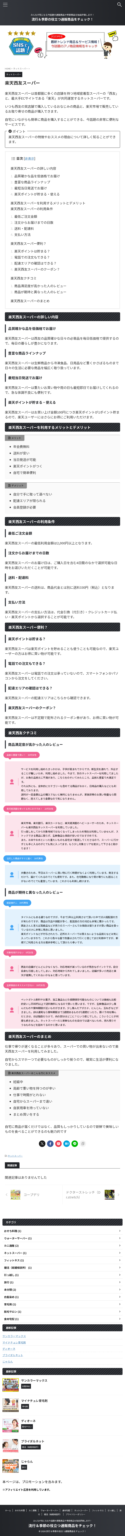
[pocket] (58, 1143)
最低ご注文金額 (25, 216)
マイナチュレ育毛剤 (14, 1342)
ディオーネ (8, 1349)
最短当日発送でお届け (30, 188)
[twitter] (42, 1143)
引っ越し (112, 1510)
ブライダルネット (12, 1355)
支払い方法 (22, 234)
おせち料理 (20, 1510)
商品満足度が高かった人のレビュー (40, 285)
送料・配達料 (24, 228)
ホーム (8, 1510)
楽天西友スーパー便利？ (28, 243)
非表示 (29, 158)
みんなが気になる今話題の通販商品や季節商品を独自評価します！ (62, 1520)
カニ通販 (33, 1510)
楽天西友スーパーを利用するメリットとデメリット (48, 203)
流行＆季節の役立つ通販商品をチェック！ (62, 19)
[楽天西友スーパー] (66, 1143)
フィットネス (98, 1510)
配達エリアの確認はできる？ (35, 263)
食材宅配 (66, 1510)
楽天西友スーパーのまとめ (30, 300)
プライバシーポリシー (75, 1514)
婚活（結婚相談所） (53, 1514)
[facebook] (50, 1143)
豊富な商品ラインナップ (32, 182)
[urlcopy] (83, 1143)
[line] (74, 1143)
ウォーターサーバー (49, 1510)
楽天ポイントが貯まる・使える (37, 194)
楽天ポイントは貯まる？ (32, 251)
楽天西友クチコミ (24, 278)
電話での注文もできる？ (32, 257)
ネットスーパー (15, 1155)
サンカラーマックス (14, 1336)
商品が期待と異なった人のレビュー (40, 291)
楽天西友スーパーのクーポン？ (37, 269)
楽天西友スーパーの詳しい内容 (33, 168)
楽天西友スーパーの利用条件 (32, 208)
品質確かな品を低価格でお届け (37, 176)
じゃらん (7, 1361)
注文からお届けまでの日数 (33, 222)
